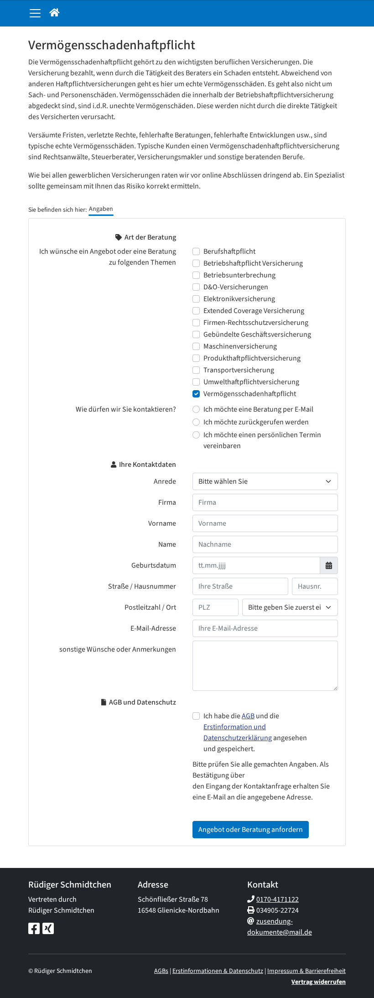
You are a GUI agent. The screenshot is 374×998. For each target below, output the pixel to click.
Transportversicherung (238, 370)
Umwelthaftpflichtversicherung (251, 382)
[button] (54, 13)
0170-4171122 (277, 899)
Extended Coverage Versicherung (253, 311)
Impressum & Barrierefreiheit (306, 971)
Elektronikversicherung (239, 299)
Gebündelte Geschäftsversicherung (257, 334)
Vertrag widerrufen (318, 982)
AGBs (161, 971)
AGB (248, 716)
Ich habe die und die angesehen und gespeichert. (255, 732)
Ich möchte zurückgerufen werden (256, 422)
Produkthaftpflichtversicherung (252, 358)
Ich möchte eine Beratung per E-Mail (258, 409)
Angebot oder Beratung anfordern (250, 830)
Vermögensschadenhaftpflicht (249, 394)
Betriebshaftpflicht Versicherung (253, 263)
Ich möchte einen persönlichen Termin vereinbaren (262, 440)
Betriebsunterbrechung (239, 275)
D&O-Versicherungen (235, 287)
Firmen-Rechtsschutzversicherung (255, 323)
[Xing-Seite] (48, 929)
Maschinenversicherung (240, 346)
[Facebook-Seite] (34, 929)
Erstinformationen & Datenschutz (217, 971)
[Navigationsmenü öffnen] (35, 13)
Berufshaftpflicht (229, 251)
